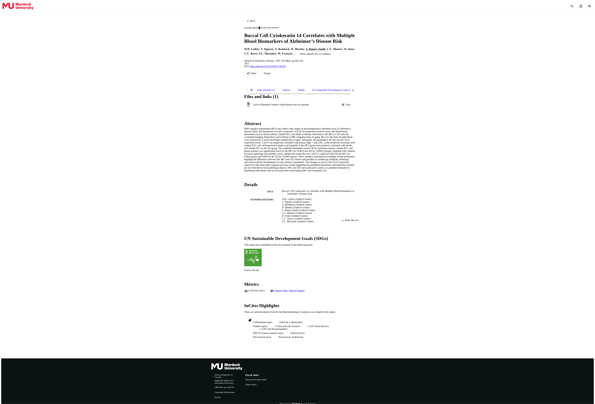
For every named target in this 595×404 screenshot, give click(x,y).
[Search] (572, 6)
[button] (346, 105)
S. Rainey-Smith (315, 49)
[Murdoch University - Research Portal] (17, 6)
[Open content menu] (589, 6)
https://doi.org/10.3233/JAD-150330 (268, 66)
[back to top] (251, 90)
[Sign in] (581, 6)
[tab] (265, 90)
